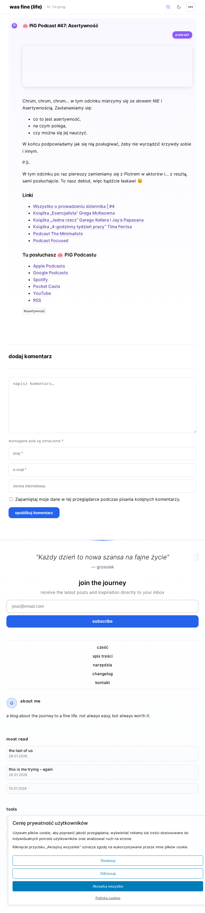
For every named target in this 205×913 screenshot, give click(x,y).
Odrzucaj (108, 873)
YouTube (42, 293)
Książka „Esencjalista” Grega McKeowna (74, 213)
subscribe (102, 621)
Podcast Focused (50, 240)
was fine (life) (26, 7)
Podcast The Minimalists (58, 233)
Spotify (40, 279)
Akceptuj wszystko (108, 886)
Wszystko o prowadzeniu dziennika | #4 (74, 206)
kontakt (102, 682)
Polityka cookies (108, 898)
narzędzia (102, 664)
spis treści (103, 656)
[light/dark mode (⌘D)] (179, 7)
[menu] (190, 7)
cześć (102, 647)
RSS (37, 300)
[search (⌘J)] (168, 7)
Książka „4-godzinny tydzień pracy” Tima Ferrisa (82, 226)
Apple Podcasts (49, 266)
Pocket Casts (46, 286)
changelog (102, 673)
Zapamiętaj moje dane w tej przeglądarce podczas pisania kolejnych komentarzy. (97, 499)
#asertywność (34, 311)
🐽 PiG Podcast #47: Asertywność (60, 25)
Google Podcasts (50, 272)
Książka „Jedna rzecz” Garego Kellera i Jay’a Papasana (88, 220)
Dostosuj (108, 860)
